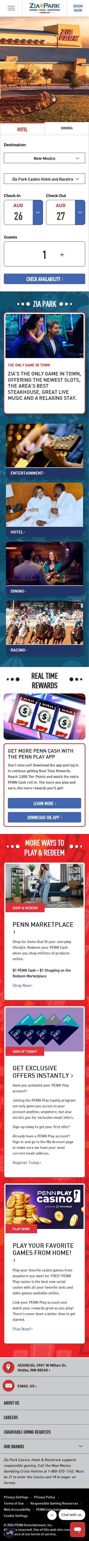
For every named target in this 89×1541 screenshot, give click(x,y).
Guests (10, 237)
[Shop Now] (44, 886)
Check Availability (43, 278)
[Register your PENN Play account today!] (44, 1029)
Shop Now (22, 985)
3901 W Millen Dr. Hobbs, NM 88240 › (42, 1367)
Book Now (17, 406)
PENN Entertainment (51, 1509)
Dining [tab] (67, 128)
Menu (9, 3)
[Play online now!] (44, 1207)
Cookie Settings (16, 1515)
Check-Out (56, 195)
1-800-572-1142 (60, 1470)
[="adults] (39, 251)
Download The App (44, 817)
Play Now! (22, 1329)
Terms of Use (14, 1503)
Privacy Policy (44, 1496)
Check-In (12, 195)
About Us (11, 1402)
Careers (11, 1417)
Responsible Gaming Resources (54, 1503)
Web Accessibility (17, 1509)
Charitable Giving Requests (27, 1431)
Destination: (15, 145)
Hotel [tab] (22, 129)
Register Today (26, 1162)
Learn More (44, 803)
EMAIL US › (27, 1385)
